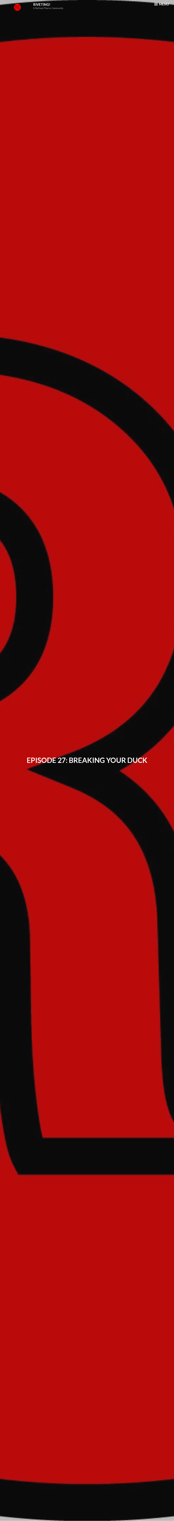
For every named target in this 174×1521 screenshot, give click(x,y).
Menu (163, 4)
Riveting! (41, 4)
